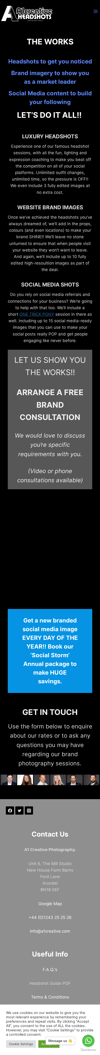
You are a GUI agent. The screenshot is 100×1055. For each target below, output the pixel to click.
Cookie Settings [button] (21, 1044)
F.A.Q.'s (50, 969)
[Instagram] (29, 810)
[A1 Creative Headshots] (27, 13)
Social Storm (50, 655)
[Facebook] (10, 810)
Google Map (50, 903)
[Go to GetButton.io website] (88, 1050)
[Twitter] (19, 810)
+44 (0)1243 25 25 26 (50, 917)
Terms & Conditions (50, 997)
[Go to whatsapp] (88, 1041)
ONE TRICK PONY (36, 314)
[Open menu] (95, 11)
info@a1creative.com (50, 931)
